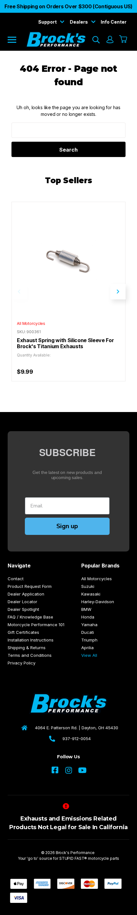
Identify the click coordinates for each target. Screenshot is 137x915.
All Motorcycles (96, 578)
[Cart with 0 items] (123, 39)
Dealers (79, 22)
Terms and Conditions (30, 655)
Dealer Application (26, 593)
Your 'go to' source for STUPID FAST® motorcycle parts (68, 858)
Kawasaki (90, 593)
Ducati (87, 632)
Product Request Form (30, 586)
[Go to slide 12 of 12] (19, 291)
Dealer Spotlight (23, 609)
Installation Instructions (31, 639)
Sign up (67, 526)
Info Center (113, 22)
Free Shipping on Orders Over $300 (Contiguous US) (68, 6)
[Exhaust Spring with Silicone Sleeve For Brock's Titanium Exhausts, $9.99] (68, 259)
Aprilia (87, 647)
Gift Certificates (23, 632)
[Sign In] (110, 40)
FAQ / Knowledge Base (30, 616)
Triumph (89, 639)
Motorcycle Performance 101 (36, 624)
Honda (87, 616)
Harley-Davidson (97, 601)
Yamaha (89, 624)
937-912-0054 (76, 738)
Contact (16, 578)
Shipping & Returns (27, 647)
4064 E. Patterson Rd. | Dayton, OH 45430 (76, 727)
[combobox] (68, 130)
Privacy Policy (21, 662)
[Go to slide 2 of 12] (118, 291)
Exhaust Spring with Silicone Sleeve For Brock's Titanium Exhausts (65, 343)
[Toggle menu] (16, 39)
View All (89, 655)
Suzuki (87, 586)
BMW (86, 609)
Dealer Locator (22, 601)
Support (48, 22)
